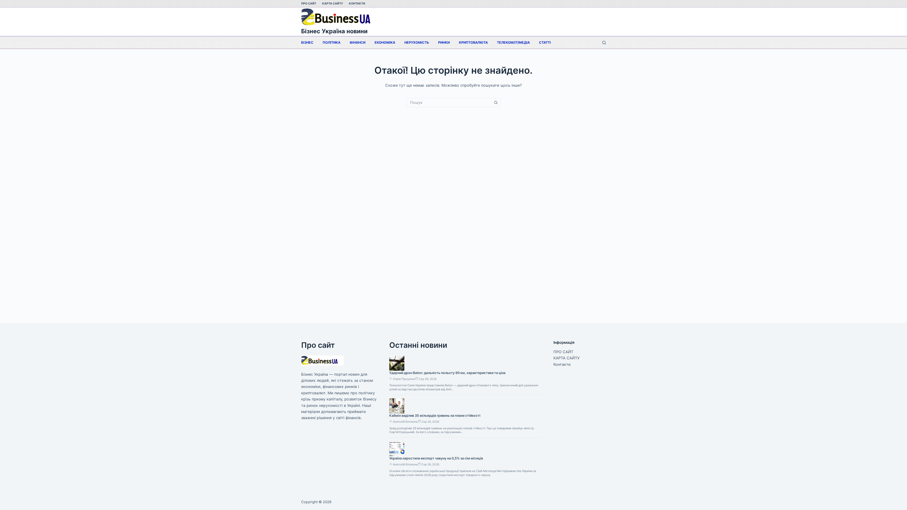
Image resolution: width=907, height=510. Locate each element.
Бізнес (307, 42)
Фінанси (357, 42)
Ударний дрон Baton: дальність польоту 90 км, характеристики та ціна (447, 373)
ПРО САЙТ (308, 3)
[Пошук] (604, 42)
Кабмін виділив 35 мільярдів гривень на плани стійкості (434, 415)
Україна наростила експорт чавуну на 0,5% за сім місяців (436, 458)
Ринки (444, 42)
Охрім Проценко (404, 379)
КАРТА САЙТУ (332, 3)
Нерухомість (416, 42)
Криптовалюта (473, 42)
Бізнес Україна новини (334, 31)
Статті (545, 42)
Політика (331, 42)
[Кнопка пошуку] (496, 102)
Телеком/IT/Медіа (513, 42)
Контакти (357, 3)
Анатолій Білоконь (405, 421)
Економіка (385, 42)
